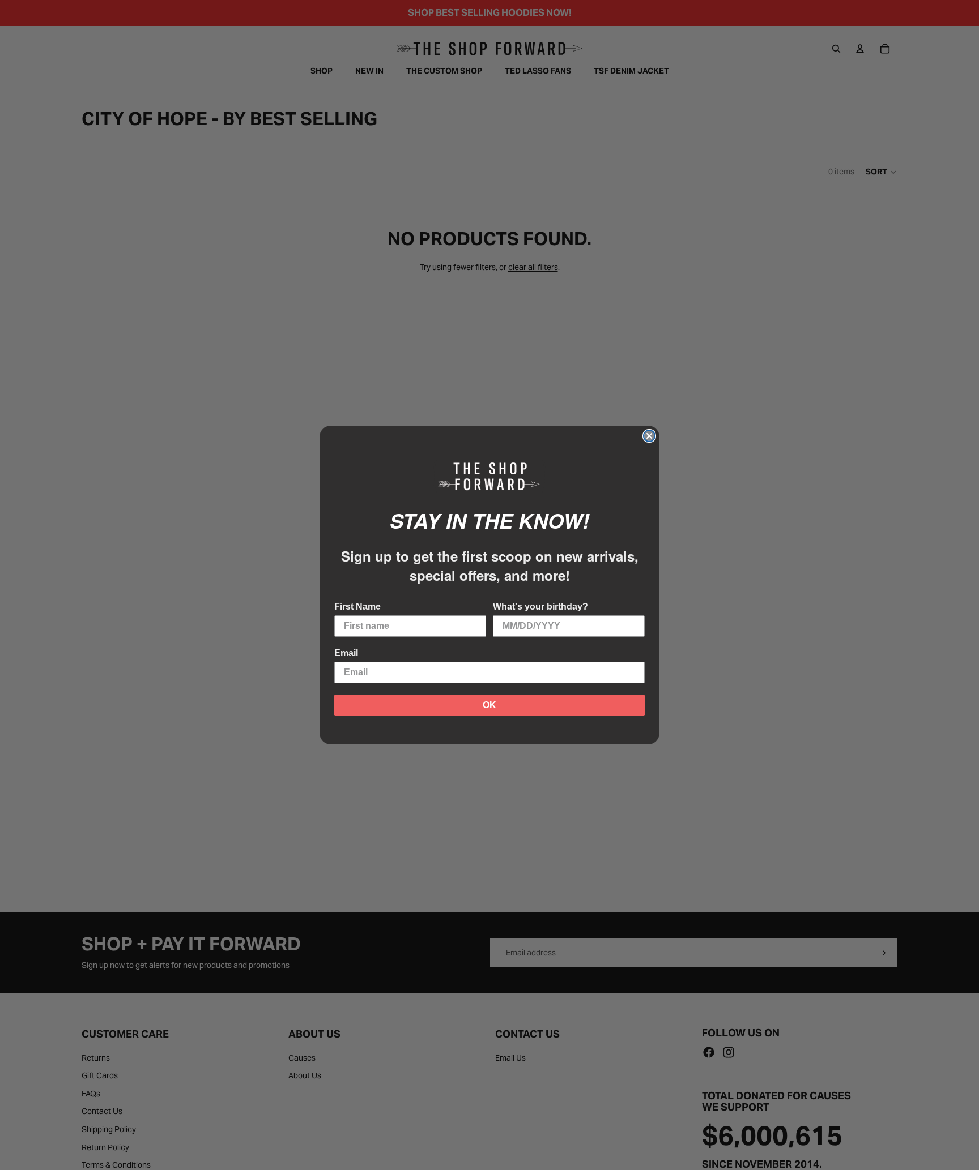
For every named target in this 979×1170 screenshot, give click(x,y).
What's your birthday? (540, 606)
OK (489, 705)
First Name (357, 606)
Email (346, 653)
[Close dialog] (649, 436)
